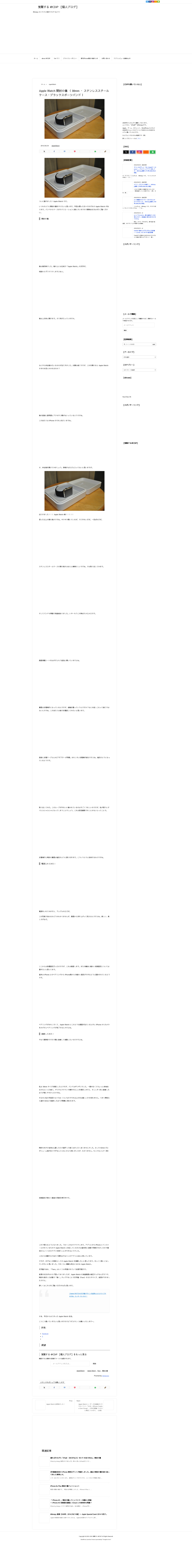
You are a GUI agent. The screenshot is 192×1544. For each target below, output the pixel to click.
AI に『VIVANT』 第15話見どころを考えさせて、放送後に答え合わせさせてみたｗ (145, 217)
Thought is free (107, 1539)
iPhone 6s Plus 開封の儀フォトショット (65, 1486)
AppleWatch (52, 84)
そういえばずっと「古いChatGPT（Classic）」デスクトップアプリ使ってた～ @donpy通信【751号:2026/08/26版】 (145, 170)
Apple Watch (91, 1371)
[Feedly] (158, 2)
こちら (138, 138)
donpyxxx (105, 1376)
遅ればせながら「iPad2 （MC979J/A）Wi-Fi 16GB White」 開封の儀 (75, 1458)
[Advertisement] (96, 69)
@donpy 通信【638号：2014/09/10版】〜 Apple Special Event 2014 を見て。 (79, 1514)
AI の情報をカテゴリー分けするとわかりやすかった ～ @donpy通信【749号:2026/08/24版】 (145, 201)
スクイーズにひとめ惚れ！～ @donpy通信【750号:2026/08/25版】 (145, 185)
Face (98, 1371)
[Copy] (105, 151)
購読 (94, 1363)
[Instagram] (152, 2)
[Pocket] (74, 151)
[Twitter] (147, 2)
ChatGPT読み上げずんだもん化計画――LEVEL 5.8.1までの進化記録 (144, 231)
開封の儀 (105, 1371)
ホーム (43, 84)
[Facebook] (150, 2)
